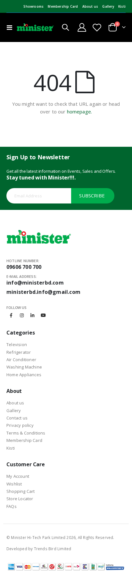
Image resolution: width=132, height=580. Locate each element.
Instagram (22, 315)
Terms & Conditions (25, 433)
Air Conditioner (21, 359)
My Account (17, 476)
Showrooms (33, 6)
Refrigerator (18, 352)
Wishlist (14, 484)
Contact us (17, 418)
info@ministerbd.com (35, 282)
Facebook (11, 315)
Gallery (108, 6)
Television (16, 344)
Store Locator (19, 498)
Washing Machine (24, 367)
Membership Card (63, 6)
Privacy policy (20, 425)
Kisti (122, 6)
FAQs (11, 506)
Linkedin (32, 315)
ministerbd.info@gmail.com (43, 291)
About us (90, 6)
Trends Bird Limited (52, 548)
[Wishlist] (97, 27)
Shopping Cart (20, 491)
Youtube (43, 315)
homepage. (79, 111)
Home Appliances (23, 374)
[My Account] (82, 27)
